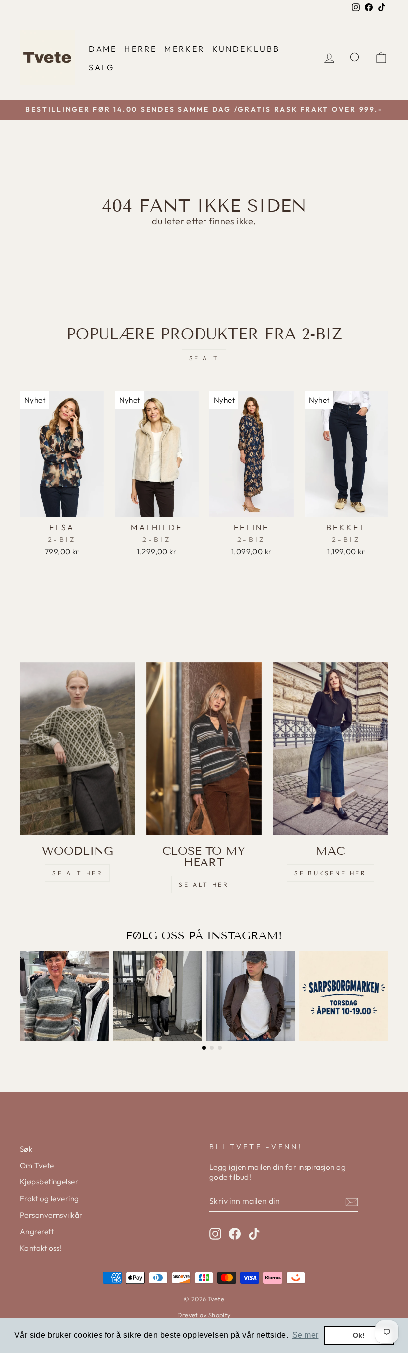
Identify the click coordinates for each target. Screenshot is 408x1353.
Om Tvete (37, 1165)
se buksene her (330, 873)
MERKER (184, 49)
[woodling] (77, 748)
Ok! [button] (359, 1335)
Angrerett (37, 1231)
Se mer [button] (305, 1335)
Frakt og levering (49, 1198)
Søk (26, 1149)
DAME (103, 49)
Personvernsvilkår (51, 1215)
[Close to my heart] (204, 748)
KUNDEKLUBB (246, 49)
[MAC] (330, 748)
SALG (102, 67)
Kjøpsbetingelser (49, 1181)
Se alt (204, 357)
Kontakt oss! (41, 1248)
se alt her (77, 873)
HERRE (140, 49)
